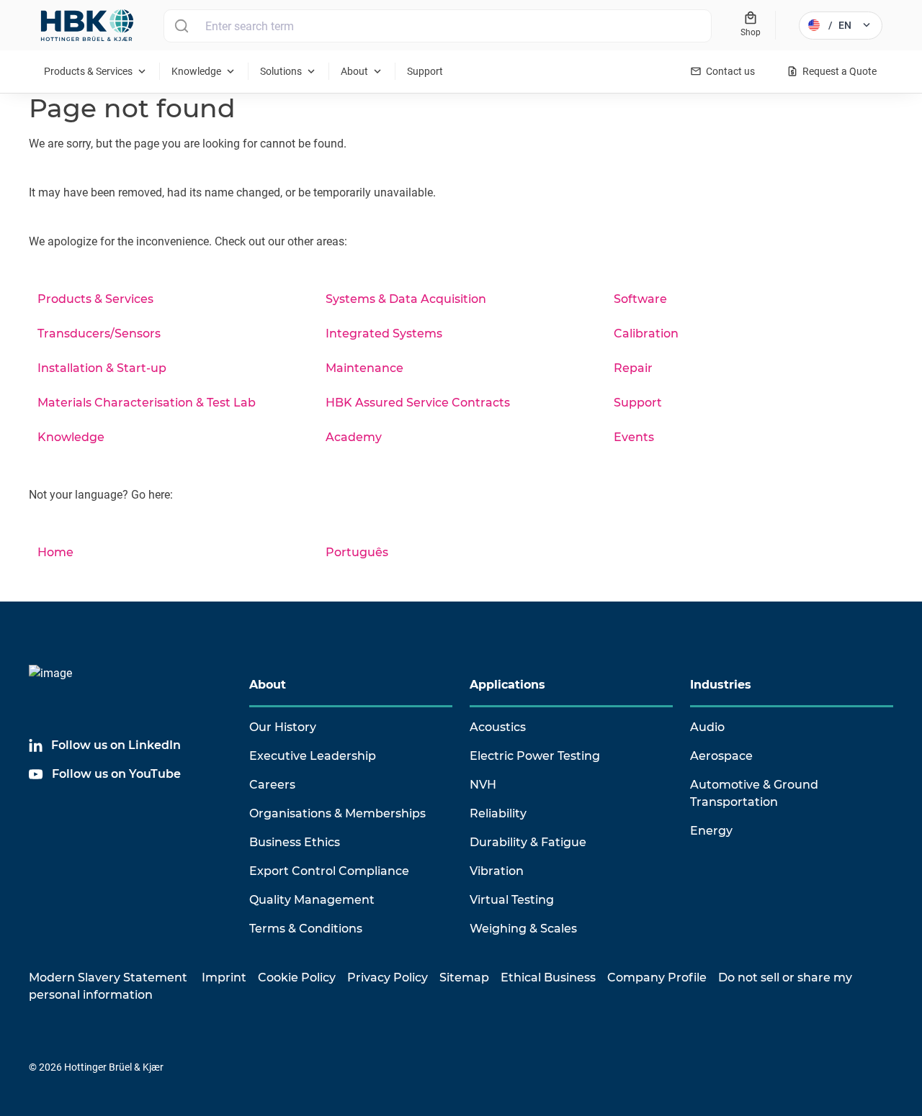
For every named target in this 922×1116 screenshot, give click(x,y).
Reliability (498, 813)
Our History (282, 727)
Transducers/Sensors (99, 333)
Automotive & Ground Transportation (754, 793)
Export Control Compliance (329, 871)
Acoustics (498, 727)
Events (634, 437)
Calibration (646, 333)
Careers (272, 784)
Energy (711, 831)
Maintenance (364, 368)
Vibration (497, 871)
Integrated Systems (384, 333)
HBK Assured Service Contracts (418, 402)
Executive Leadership (312, 756)
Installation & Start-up (101, 368)
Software (640, 299)
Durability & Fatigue (528, 842)
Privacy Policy (387, 977)
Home (55, 552)
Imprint (224, 977)
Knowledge (70, 437)
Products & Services (95, 299)
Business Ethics (294, 842)
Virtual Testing (512, 900)
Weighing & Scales (523, 928)
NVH (483, 784)
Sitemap (464, 977)
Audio (707, 727)
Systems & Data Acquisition (406, 299)
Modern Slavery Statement (108, 977)
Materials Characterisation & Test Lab (146, 402)
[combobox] (438, 25)
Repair (633, 368)
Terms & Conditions (305, 928)
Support (638, 402)
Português (357, 552)
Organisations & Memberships (337, 813)
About (267, 684)
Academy (354, 437)
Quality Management (312, 900)
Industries (720, 684)
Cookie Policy (297, 977)
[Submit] (181, 26)
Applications (507, 684)
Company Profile (657, 977)
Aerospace (721, 756)
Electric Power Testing (535, 756)
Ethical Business (548, 977)
